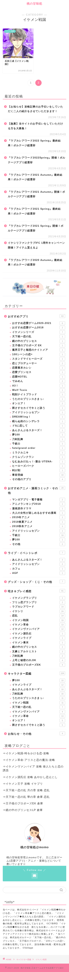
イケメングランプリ (37, 598)
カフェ (37, 568)
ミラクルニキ (37, 452)
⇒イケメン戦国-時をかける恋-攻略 (26, 753)
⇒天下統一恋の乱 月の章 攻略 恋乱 (26, 790)
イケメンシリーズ (37, 332)
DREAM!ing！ (37, 416)
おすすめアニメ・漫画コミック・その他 (35, 491)
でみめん (37, 381)
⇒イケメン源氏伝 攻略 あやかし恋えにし (30, 777)
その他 (37, 544)
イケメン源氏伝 (37, 633)
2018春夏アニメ (37, 521)
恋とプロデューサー (37, 363)
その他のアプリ (37, 479)
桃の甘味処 (34, 3)
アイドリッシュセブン (37, 412)
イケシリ (37, 611)
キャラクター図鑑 (36, 673)
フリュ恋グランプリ (37, 602)
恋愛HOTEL (37, 376)
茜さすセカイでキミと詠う (37, 408)
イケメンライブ (37, 638)
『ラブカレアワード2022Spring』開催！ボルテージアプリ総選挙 (36, 160)
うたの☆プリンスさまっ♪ (37, 399)
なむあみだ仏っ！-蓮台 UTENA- (37, 461)
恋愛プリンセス (37, 372)
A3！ (37, 385)
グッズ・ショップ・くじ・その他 (35, 581)
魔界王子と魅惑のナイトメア (37, 349)
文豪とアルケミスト (37, 651)
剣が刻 (37, 470)
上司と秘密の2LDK (37, 660)
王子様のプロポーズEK (37, 664)
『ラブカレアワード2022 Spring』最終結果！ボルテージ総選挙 (34, 143)
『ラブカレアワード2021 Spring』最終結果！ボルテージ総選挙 (34, 211)
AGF (37, 573)
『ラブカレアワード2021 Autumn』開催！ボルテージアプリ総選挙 (36, 194)
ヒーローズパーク (37, 466)
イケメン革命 (37, 624)
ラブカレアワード (37, 606)
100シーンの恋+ (37, 354)
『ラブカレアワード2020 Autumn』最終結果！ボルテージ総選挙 (35, 262)
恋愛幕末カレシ (37, 367)
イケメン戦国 (37, 620)
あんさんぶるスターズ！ (37, 430)
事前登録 (37, 474)
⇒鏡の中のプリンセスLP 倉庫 (23, 809)
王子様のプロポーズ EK (37, 345)
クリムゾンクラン (37, 457)
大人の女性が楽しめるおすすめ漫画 (37, 513)
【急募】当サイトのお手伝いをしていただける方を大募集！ (35, 126)
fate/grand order (37, 448)
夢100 (37, 434)
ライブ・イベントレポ (35, 552)
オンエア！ (37, 403)
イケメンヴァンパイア (37, 629)
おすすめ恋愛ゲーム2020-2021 (37, 323)
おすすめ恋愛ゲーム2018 (37, 327)
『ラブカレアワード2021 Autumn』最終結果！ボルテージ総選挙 (35, 177)
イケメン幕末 (37, 642)
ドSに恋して (37, 425)
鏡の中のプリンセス (37, 341)
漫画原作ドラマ (37, 508)
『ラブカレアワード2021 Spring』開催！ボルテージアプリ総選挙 (35, 228)
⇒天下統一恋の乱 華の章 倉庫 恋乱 (26, 796)
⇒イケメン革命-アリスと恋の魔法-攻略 (29, 759)
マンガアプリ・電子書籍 (37, 499)
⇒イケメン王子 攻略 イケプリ (23, 783)
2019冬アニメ (37, 517)
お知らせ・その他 (35, 733)
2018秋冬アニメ (37, 526)
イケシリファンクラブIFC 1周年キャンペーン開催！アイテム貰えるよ (36, 245)
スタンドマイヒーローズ (37, 358)
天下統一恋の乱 (37, 336)
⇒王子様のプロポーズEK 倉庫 (23, 803)
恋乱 (37, 615)
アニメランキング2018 (37, 504)
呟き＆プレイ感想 (35, 591)
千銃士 (37, 443)
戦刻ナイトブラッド (37, 394)
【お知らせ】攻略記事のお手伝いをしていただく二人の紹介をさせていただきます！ (35, 109)
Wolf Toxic (37, 390)
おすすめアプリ (35, 316)
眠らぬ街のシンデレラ (37, 421)
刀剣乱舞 (37, 439)
